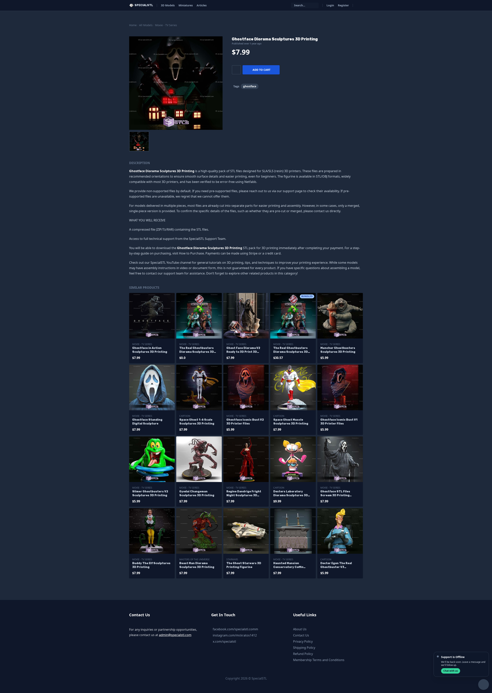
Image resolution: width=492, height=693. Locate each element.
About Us (300, 629)
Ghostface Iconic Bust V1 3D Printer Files (338, 421)
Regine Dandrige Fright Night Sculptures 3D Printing (243, 493)
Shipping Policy (304, 647)
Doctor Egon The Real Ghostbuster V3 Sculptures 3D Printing (337, 565)
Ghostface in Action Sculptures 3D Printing (149, 350)
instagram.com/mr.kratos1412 (235, 635)
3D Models (168, 5)
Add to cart (261, 70)
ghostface (249, 86)
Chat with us (450, 670)
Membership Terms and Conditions (318, 660)
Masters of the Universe (194, 559)
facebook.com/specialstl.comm (235, 629)
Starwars (232, 559)
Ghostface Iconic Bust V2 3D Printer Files (245, 421)
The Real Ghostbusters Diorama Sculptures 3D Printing (290, 350)
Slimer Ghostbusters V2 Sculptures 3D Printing (150, 493)
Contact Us (301, 635)
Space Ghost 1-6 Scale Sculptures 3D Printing (196, 421)
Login (330, 5)
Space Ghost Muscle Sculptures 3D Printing (290, 421)
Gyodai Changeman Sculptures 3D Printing (196, 493)
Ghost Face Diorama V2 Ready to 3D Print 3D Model (243, 350)
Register (343, 5)
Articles (202, 5)
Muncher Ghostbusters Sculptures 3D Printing (337, 350)
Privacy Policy (303, 641)
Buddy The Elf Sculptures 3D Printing (151, 565)
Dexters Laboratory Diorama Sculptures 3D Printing (290, 493)
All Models (146, 25)
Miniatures (186, 5)
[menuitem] (139, 141)
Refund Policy (303, 654)
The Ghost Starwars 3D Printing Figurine (243, 565)
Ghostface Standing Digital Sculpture (147, 421)
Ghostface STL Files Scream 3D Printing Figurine (335, 493)
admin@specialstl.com (175, 635)
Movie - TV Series (166, 25)
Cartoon (184, 416)
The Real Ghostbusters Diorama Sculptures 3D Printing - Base (196, 350)
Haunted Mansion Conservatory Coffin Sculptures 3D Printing (290, 565)
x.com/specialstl (224, 641)
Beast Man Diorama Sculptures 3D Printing (196, 565)
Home (133, 25)
